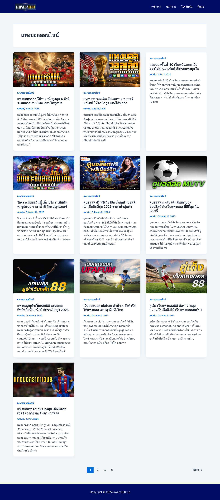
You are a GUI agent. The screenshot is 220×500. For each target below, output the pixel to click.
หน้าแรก (156, 6)
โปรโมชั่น (186, 6)
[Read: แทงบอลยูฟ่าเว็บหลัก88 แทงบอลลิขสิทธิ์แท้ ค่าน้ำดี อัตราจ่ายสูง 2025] (43, 276)
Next (197, 469)
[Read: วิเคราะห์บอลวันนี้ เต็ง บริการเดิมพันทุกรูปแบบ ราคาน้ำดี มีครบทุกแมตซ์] (43, 172)
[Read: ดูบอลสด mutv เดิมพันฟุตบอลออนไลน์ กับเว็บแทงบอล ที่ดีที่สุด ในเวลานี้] (176, 172)
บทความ (171, 6)
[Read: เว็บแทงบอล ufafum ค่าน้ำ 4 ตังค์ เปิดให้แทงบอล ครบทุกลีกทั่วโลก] (110, 276)
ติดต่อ (201, 6)
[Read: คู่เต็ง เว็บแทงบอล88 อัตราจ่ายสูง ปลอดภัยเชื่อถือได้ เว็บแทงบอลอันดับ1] (176, 276)
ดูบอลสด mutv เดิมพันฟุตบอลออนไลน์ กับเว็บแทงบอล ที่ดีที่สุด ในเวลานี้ (174, 206)
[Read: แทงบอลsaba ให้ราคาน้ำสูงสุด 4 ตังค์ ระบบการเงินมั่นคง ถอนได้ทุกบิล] (43, 69)
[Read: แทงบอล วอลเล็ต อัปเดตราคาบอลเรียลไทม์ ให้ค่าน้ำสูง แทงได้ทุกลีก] (110, 69)
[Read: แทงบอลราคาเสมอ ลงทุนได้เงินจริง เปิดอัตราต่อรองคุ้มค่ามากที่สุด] (43, 379)
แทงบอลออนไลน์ (25, 92)
